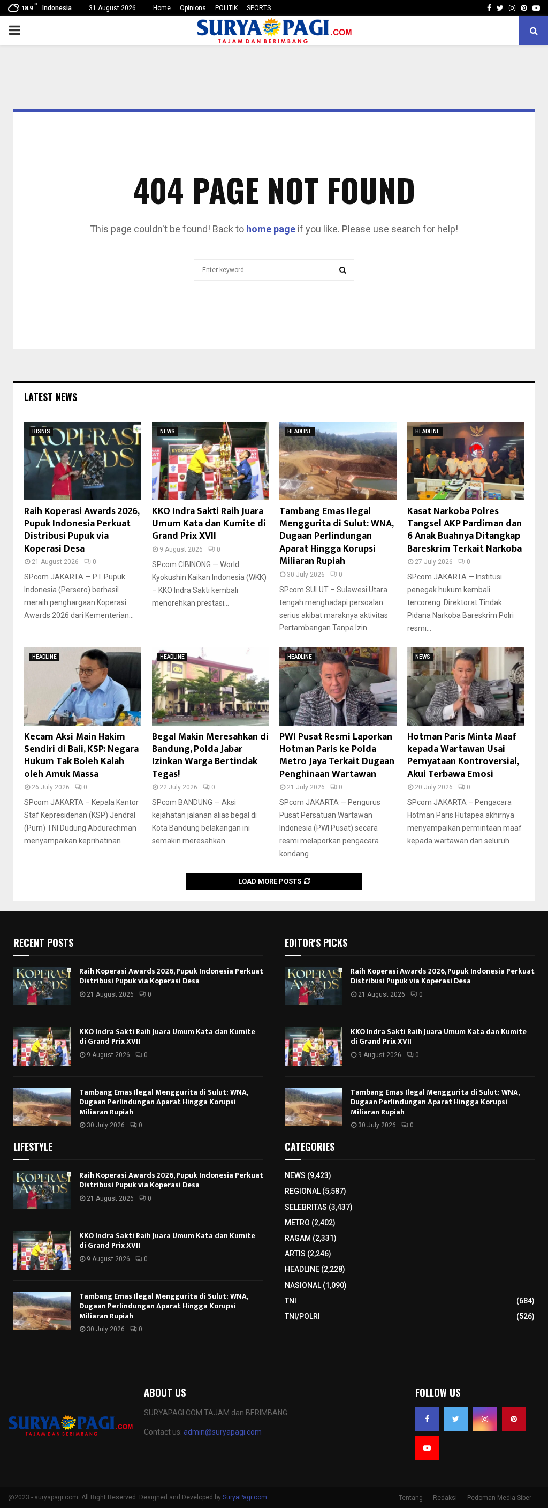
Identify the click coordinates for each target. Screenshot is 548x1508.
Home (162, 8)
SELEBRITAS (306, 1207)
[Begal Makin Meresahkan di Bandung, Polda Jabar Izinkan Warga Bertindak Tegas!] (210, 686)
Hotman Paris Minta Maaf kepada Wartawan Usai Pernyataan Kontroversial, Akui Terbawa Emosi (463, 755)
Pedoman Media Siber (499, 1498)
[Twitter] (456, 1419)
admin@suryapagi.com (223, 1432)
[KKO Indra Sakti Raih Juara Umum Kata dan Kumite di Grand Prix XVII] (210, 461)
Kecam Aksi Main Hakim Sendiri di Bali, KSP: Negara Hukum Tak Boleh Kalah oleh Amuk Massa (81, 755)
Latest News (50, 397)
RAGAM (298, 1238)
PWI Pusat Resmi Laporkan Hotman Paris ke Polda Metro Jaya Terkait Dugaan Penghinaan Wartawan (336, 755)
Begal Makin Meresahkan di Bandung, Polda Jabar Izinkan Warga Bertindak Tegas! (210, 755)
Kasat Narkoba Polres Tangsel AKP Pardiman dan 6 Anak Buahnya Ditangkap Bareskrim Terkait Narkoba (464, 530)
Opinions (193, 8)
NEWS (167, 431)
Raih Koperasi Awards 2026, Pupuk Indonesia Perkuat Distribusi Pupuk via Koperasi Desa (81, 530)
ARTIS (295, 1253)
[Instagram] (485, 1419)
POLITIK (226, 8)
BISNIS (41, 431)
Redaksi (445, 1498)
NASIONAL (303, 1285)
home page (270, 229)
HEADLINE (299, 431)
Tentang (411, 1498)
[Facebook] (427, 1419)
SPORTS (259, 8)
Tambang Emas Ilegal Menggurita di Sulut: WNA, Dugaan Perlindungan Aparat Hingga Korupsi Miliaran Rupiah (336, 536)
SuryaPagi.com (245, 1497)
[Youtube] (427, 1448)
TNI (290, 1300)
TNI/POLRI (302, 1316)
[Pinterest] (514, 1419)
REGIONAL (303, 1191)
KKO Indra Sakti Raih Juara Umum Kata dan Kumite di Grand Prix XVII (209, 524)
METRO (297, 1222)
